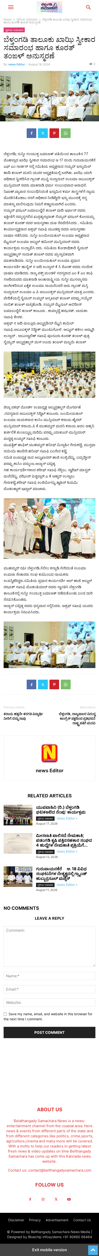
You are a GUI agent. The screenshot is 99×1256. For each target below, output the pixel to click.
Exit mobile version (49, 1249)
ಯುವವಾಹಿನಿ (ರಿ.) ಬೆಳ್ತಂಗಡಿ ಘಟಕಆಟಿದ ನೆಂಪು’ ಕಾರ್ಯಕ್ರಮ (61, 809)
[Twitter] (43, 133)
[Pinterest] (54, 133)
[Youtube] (69, 1199)
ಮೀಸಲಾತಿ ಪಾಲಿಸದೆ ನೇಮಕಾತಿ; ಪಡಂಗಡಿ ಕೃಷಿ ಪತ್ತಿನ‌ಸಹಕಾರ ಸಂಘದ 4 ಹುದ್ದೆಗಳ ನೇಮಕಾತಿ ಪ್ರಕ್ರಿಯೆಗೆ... (64, 840)
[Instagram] (43, 1199)
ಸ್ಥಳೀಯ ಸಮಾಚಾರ (26, 19)
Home (8, 19)
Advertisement (57, 1220)
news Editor (16, 64)
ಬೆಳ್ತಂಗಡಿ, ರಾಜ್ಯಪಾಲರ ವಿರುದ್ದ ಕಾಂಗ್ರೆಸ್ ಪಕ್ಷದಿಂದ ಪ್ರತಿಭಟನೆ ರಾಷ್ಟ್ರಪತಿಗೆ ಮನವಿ (77, 718)
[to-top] (93, 1248)
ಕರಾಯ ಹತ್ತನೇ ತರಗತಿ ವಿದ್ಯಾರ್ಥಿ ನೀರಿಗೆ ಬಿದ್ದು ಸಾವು (23, 716)
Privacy (35, 1220)
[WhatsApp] (66, 133)
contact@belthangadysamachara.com (59, 1170)
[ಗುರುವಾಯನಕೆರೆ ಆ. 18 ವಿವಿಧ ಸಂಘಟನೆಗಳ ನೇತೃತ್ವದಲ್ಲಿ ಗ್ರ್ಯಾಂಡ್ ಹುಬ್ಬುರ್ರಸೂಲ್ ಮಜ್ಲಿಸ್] (18, 877)
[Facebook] (31, 133)
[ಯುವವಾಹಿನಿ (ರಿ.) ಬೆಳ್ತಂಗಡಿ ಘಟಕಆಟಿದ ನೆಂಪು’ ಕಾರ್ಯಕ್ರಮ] (18, 816)
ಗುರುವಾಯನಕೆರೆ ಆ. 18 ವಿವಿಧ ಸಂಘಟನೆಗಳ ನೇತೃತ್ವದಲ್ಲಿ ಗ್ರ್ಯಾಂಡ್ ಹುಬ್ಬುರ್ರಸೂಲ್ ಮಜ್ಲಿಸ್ (61, 873)
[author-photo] (49, 764)
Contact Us (82, 1220)
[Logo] (49, 1095)
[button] (11, 7)
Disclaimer (16, 1220)
